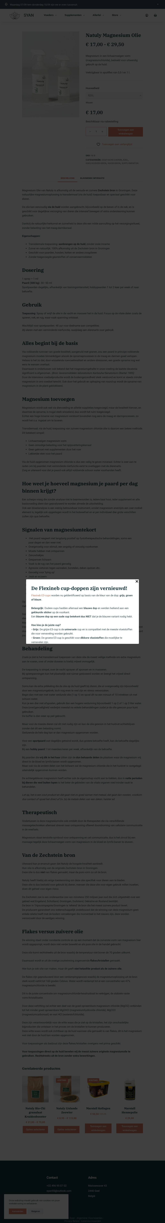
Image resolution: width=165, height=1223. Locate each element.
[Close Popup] (137, 582)
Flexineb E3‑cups (41, 595)
